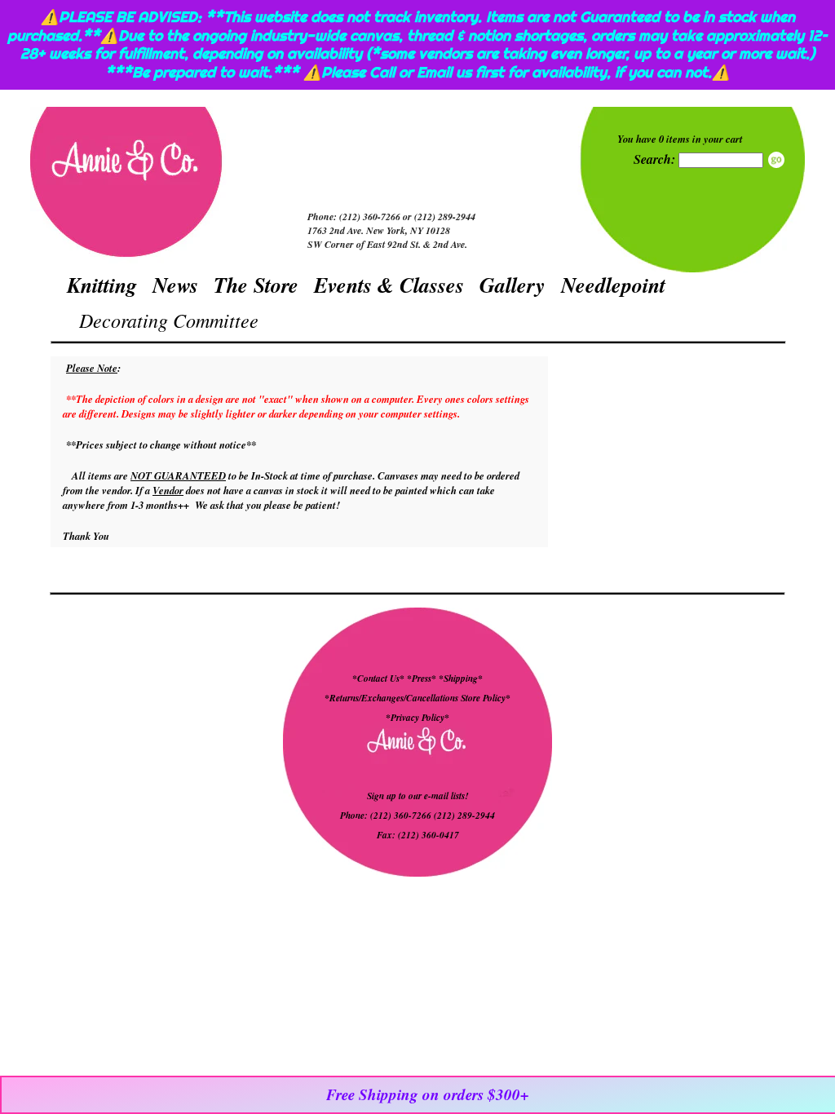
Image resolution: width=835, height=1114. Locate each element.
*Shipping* (461, 678)
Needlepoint (613, 284)
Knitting (102, 284)
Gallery (512, 284)
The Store (256, 284)
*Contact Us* (378, 678)
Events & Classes (389, 284)
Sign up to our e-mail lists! (417, 795)
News (175, 284)
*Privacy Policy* (417, 717)
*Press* (423, 678)
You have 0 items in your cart (680, 138)
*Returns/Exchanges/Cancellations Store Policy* (417, 698)
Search (776, 160)
